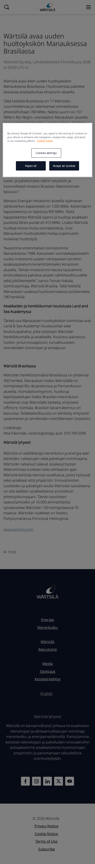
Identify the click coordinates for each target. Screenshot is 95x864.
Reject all (31, 165)
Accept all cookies (64, 165)
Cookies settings (46, 153)
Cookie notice (45, 141)
